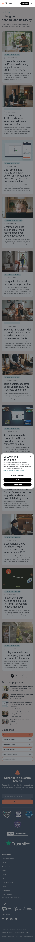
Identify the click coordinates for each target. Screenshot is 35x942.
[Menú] (31, 3)
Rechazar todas (17, 484)
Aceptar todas (17, 480)
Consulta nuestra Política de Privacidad (14, 470)
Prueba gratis (25, 3)
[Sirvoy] (7, 3)
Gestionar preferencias (17, 475)
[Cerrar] (30, 457)
